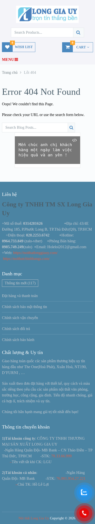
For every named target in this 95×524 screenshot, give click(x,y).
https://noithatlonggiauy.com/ (35, 253)
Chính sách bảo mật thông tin (24, 307)
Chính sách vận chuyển (20, 318)
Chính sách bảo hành (18, 340)
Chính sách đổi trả (16, 329)
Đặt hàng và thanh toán (20, 296)
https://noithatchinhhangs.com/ (26, 259)
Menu (8, 59)
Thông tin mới (20, 283)
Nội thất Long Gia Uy (34, 518)
